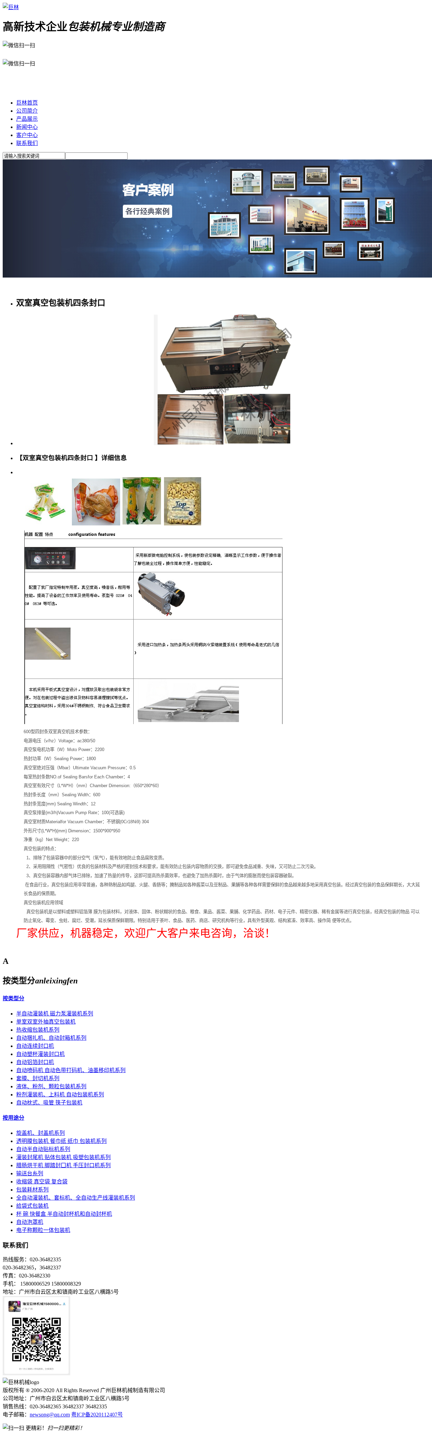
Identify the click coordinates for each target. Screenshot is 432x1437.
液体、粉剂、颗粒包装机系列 (51, 1086)
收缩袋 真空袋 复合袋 (42, 1181)
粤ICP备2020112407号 (97, 1414)
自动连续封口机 (35, 1046)
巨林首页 (27, 103)
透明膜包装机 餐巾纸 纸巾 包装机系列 (61, 1141)
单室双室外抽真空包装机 (46, 1022)
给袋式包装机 (32, 1206)
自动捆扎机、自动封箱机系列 (51, 1038)
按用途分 (13, 1118)
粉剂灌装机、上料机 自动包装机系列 (60, 1094)
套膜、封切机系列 (37, 1078)
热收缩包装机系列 (37, 1030)
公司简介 (27, 111)
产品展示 (27, 119)
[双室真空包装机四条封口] (223, 443)
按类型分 (13, 998)
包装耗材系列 (32, 1189)
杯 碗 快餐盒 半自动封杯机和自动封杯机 (64, 1214)
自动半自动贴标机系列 (43, 1149)
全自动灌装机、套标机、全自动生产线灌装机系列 (75, 1198)
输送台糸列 (29, 1173)
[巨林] (11, 7)
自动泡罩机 (29, 1222)
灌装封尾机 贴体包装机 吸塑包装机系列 (63, 1157)
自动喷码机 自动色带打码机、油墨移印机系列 (71, 1070)
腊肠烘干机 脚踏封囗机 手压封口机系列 (63, 1165)
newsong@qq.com (50, 1414)
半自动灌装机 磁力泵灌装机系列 (54, 1013)
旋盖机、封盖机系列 (40, 1133)
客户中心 (27, 135)
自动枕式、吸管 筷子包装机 (49, 1102)
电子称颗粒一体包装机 (43, 1230)
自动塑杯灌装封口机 (40, 1054)
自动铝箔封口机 (35, 1062)
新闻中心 (27, 127)
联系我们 (27, 143)
